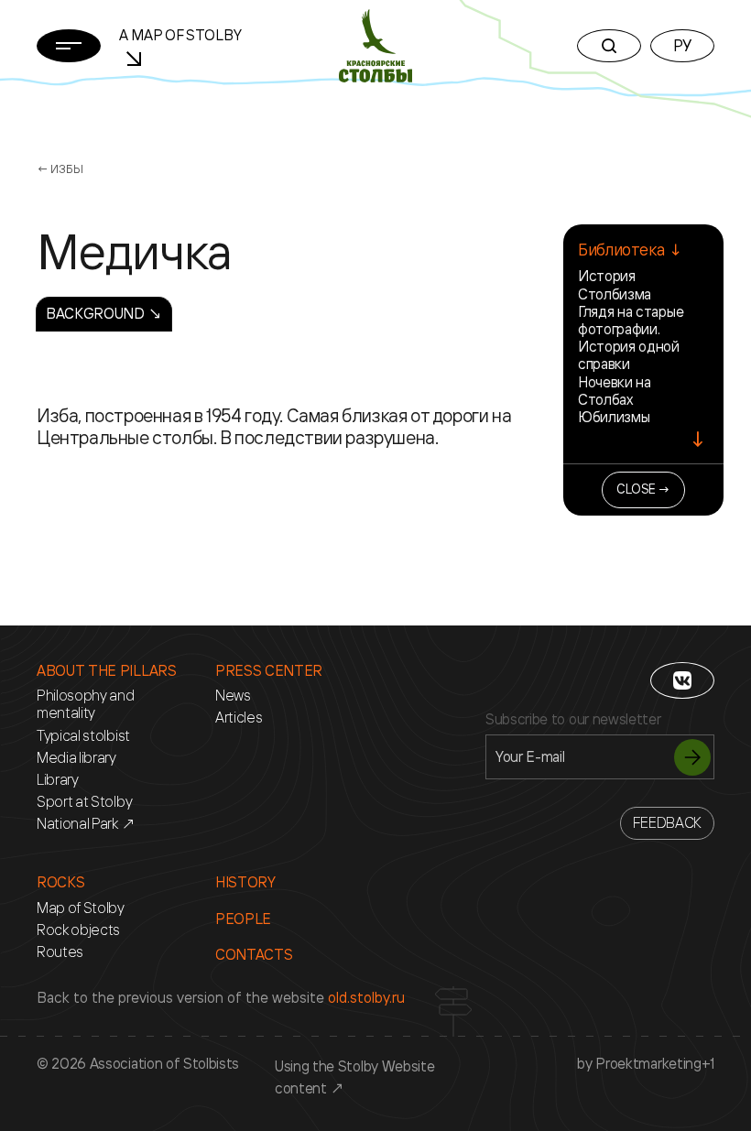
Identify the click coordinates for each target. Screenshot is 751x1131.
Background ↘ (104, 313)
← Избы (59, 168)
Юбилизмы (613, 417)
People (243, 919)
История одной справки (629, 355)
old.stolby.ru (366, 997)
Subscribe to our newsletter (572, 719)
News (233, 695)
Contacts (253, 954)
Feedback (667, 822)
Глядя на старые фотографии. (630, 320)
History (245, 882)
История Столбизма (614, 284)
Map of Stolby (81, 908)
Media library (76, 758)
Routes (60, 952)
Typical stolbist (83, 736)
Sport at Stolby (84, 801)
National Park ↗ (86, 823)
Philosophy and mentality (86, 704)
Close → (643, 488)
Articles (238, 717)
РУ (682, 45)
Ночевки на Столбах (614, 390)
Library (58, 779)
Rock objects (78, 930)
